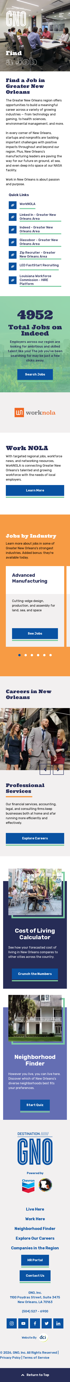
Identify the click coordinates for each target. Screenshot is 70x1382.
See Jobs (35, 633)
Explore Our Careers (35, 1238)
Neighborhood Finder (35, 1228)
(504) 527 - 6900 (35, 1311)
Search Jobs (35, 374)
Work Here (35, 1219)
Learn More (35, 490)
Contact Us (35, 1275)
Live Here (35, 1209)
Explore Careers (35, 838)
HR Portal (35, 1260)
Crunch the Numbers (35, 974)
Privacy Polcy (10, 1358)
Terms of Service (36, 1358)
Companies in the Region (35, 1248)
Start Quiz (35, 1105)
